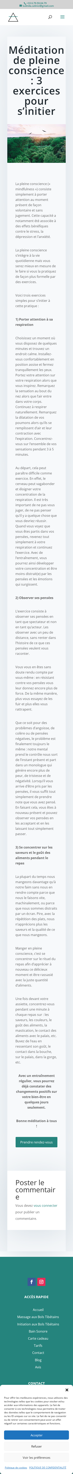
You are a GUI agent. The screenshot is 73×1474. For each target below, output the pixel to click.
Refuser (36, 1446)
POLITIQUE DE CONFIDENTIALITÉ (47, 1467)
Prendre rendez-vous (36, 1142)
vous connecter (45, 1205)
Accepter (37, 1435)
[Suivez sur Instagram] (41, 1282)
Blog (38, 1360)
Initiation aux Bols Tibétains (38, 1324)
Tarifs (38, 1345)
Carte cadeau (38, 1338)
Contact (38, 1352)
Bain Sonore (38, 1331)
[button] (67, 1390)
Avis (38, 1367)
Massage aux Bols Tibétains (38, 1317)
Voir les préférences (36, 1457)
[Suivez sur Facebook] (32, 1282)
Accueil (38, 1310)
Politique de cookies (16, 1467)
